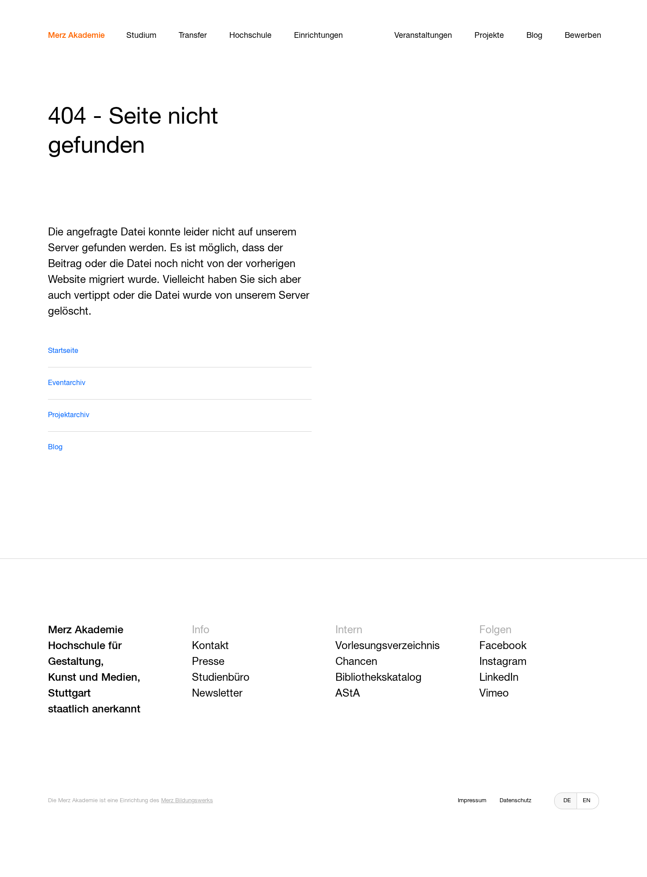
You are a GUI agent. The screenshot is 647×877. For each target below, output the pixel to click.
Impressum (472, 801)
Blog (534, 36)
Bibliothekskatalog (378, 677)
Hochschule (250, 36)
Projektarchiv (68, 415)
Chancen (356, 662)
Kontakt (210, 646)
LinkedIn (498, 677)
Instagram (502, 662)
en (586, 801)
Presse (208, 662)
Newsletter (217, 693)
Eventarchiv (66, 383)
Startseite (63, 351)
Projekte (489, 36)
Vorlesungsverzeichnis (387, 646)
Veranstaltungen (423, 36)
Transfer (193, 36)
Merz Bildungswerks (187, 801)
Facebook (502, 646)
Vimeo (494, 693)
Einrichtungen (318, 36)
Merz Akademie (76, 36)
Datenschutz (515, 801)
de (567, 801)
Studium (141, 36)
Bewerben (583, 36)
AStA (347, 693)
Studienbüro (221, 677)
